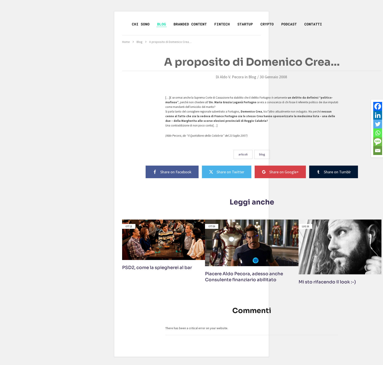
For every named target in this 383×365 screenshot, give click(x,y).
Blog (161, 24)
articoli (243, 154)
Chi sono (141, 24)
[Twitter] (377, 124)
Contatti (313, 24)
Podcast (289, 24)
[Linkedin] (377, 115)
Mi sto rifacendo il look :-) (327, 282)
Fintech (222, 24)
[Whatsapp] (377, 132)
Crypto (267, 24)
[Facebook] (377, 106)
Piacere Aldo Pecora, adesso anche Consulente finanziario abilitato (244, 277)
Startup (245, 24)
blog (262, 154)
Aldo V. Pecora (232, 76)
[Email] (377, 150)
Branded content (190, 24)
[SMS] (377, 141)
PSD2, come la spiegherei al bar (157, 267)
